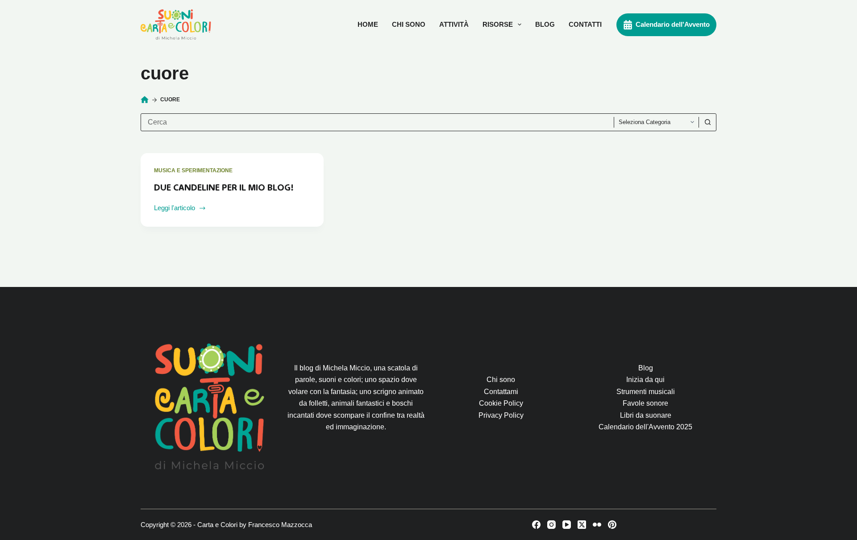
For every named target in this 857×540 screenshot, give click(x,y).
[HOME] (145, 100)
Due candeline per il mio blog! (224, 187)
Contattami (501, 391)
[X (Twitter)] (582, 524)
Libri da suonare (645, 415)
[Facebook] (536, 524)
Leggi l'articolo (174, 209)
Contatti (585, 24)
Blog (545, 24)
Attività (454, 24)
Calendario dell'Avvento (673, 24)
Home (368, 24)
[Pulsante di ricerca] (707, 122)
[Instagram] (551, 524)
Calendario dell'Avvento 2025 (645, 427)
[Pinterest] (612, 524)
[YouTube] (566, 524)
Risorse (498, 24)
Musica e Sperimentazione (193, 170)
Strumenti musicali (645, 391)
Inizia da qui (645, 379)
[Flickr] (597, 524)
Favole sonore (645, 403)
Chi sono (408, 24)
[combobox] (377, 122)
